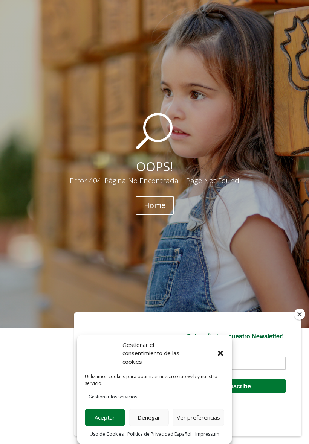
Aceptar (105, 417)
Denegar (149, 417)
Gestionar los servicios (113, 397)
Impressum (207, 434)
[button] (220, 353)
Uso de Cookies (107, 434)
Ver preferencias (198, 417)
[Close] (299, 314)
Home (154, 205)
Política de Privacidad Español (159, 434)
